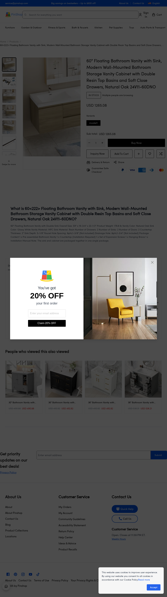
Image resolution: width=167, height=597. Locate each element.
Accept (153, 587)
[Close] (152, 262)
